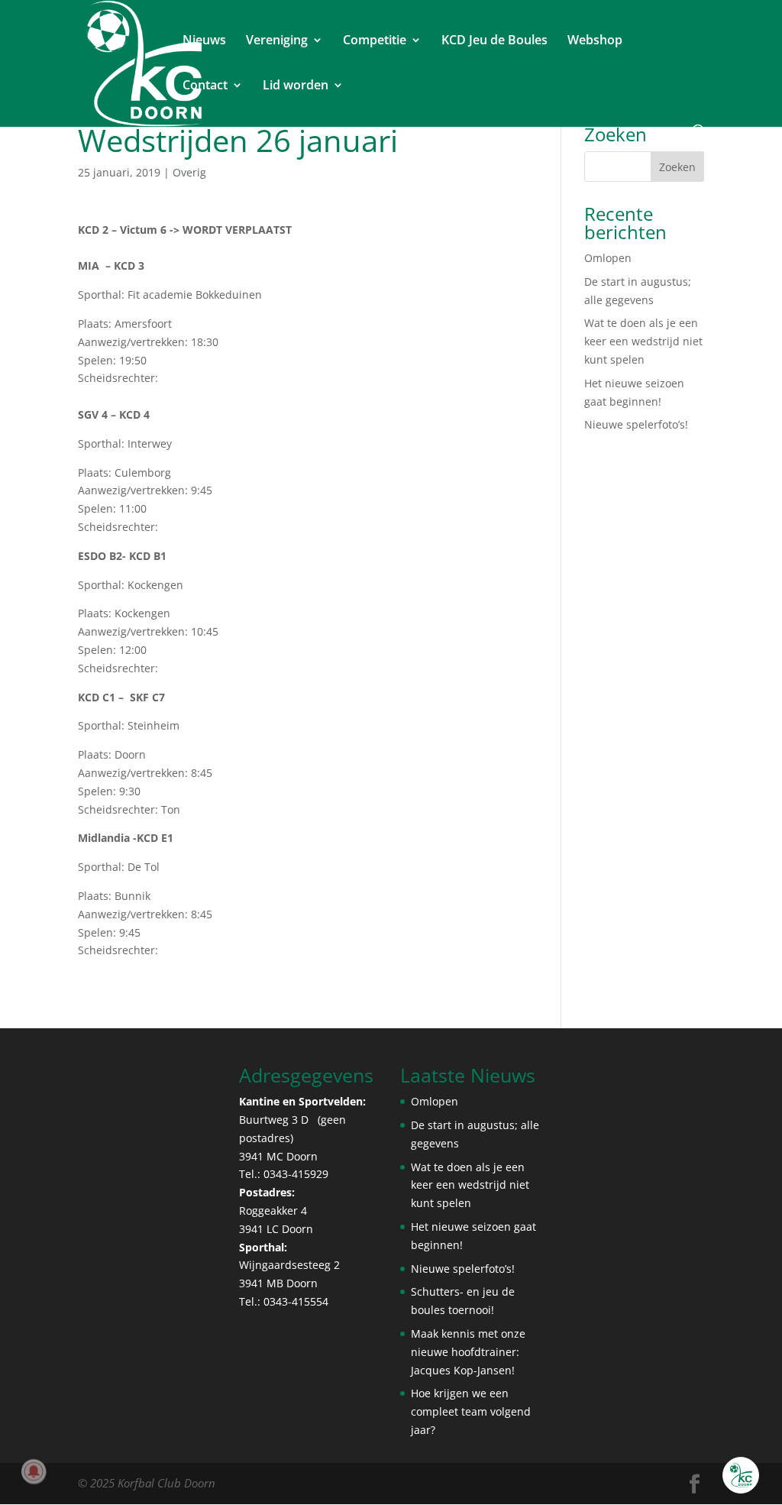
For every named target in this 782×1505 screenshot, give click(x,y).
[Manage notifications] (33, 1471)
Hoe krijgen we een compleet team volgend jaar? (471, 1411)
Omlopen (608, 258)
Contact (205, 86)
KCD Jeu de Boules (494, 41)
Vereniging (277, 41)
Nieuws (204, 41)
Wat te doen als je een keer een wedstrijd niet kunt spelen (643, 341)
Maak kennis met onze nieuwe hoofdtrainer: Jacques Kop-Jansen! (468, 1351)
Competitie (374, 41)
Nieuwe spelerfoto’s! (636, 424)
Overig (189, 172)
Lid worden (295, 86)
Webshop (594, 41)
